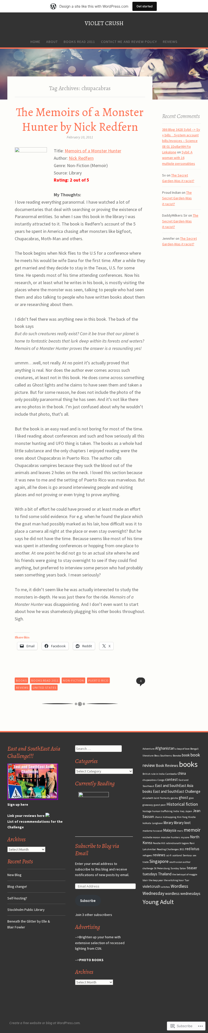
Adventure (148, 748)
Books (21, 680)
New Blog (14, 875)
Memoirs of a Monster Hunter (93, 151)
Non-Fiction (73, 680)
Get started (144, 6)
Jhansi (158, 817)
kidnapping (169, 817)
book (186, 755)
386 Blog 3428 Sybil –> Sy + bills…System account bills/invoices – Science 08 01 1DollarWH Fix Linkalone (181, 141)
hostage (147, 811)
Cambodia (171, 774)
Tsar (187, 880)
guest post (160, 804)
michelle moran (151, 837)
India (176, 811)
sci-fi (168, 855)
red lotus (192, 848)
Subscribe (88, 900)
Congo (161, 780)
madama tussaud (152, 830)
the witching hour (174, 880)
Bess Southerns (163, 755)
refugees (147, 855)
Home (35, 41)
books (188, 764)
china (182, 773)
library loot (182, 822)
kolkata (147, 823)
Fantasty (165, 798)
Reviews (170, 41)
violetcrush (151, 886)
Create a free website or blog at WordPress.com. (44, 1023)
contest (171, 779)
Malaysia (169, 830)
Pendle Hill (159, 843)
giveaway (148, 804)
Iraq (182, 811)
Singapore (158, 861)
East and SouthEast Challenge (176, 791)
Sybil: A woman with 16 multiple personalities (178, 158)
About (52, 41)
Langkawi (157, 823)
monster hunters (170, 837)
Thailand (164, 873)
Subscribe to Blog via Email (97, 849)
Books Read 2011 (79, 41)
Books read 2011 (45, 680)
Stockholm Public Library (26, 909)
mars (180, 830)
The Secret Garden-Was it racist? (177, 198)
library (168, 822)
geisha (174, 798)
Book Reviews (167, 765)
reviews (159, 854)
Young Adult (158, 902)
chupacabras (150, 780)
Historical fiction (182, 804)
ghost (183, 797)
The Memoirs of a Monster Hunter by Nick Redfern (80, 119)
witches (165, 887)
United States (44, 687)
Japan (188, 811)
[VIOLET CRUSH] (104, 74)
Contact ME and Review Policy (129, 41)
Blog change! (17, 886)
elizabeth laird (151, 798)
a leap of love (182, 748)
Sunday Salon (178, 868)
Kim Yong (182, 817)
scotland (177, 855)
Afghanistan (165, 748)
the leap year (156, 880)
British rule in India (154, 774)
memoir (192, 830)
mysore (185, 837)
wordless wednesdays (182, 893)
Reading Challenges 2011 (170, 849)
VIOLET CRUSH (104, 23)
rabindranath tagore (177, 843)
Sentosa (187, 855)
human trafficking (162, 811)
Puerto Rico (98, 680)
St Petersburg (162, 868)
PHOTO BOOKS (91, 960)
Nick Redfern (81, 158)
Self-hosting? (17, 898)
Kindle (192, 817)
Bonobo (177, 755)
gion (191, 798)
